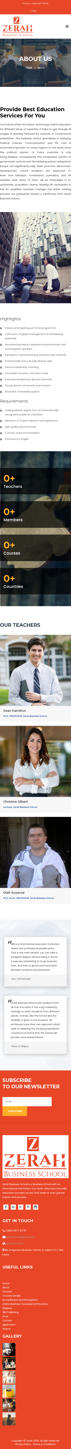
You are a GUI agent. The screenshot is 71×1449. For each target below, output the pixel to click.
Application (8, 1324)
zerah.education (14, 1243)
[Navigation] (67, 26)
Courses (7, 1291)
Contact (7, 1320)
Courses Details (11, 1295)
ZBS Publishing (10, 1312)
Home (5, 1283)
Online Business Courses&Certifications (25, 1304)
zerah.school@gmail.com (20, 1237)
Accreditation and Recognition (20, 1300)
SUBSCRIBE (14, 1111)
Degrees (7, 1308)
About (5, 1287)
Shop (5, 1316)
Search (6, 1328)
